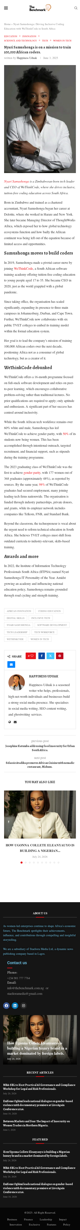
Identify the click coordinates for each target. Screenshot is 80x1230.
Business (12, 1219)
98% (42, 484)
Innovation (16, 1224)
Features (51, 1224)
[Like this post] (32, 656)
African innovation (19, 611)
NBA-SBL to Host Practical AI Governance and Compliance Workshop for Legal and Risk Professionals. (39, 1087)
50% (66, 433)
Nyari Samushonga (18, 624)
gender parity (32, 472)
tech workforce (44, 632)
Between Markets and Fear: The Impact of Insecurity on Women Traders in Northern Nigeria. (36, 1123)
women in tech (40, 639)
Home (7, 24)
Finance (28, 1219)
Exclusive (34, 1224)
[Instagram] (23, 1005)
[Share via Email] (11, 664)
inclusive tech (40, 618)
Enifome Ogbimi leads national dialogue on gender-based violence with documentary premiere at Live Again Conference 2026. (38, 1105)
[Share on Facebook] (41, 656)
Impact (63, 1219)
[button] (7, 826)
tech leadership (17, 632)
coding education (49, 611)
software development (52, 624)
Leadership (46, 1219)
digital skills (15, 618)
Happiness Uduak (27, 58)
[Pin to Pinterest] (59, 656)
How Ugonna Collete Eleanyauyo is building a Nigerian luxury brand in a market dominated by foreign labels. (37, 1048)
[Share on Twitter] (50, 656)
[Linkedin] (15, 1005)
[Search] (76, 8)
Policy (66, 1224)
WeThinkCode (23, 268)
